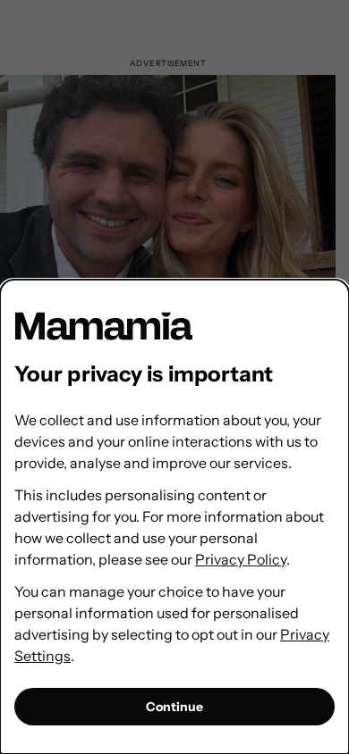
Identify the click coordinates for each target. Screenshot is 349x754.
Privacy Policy (240, 559)
